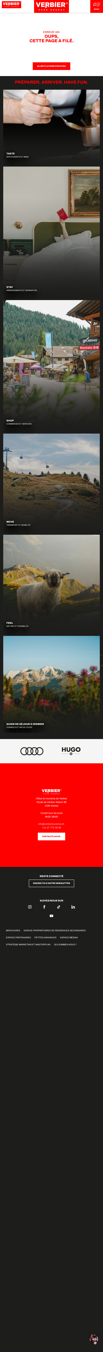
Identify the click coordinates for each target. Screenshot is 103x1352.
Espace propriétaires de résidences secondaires (55, 930)
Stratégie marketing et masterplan (28, 944)
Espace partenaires (18, 937)
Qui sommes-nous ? (65, 944)
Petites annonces (45, 937)
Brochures (13, 930)
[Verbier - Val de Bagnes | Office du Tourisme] (51, 6)
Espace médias (69, 937)
